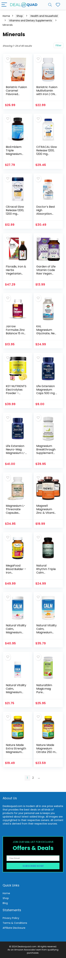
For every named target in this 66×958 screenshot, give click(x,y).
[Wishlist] (58, 5)
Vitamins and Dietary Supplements (30, 20)
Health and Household (44, 16)
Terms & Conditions (15, 923)
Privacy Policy (11, 918)
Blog (5, 903)
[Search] (50, 4)
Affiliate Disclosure (14, 928)
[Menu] (4, 4)
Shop (20, 16)
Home (6, 16)
